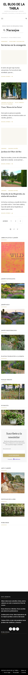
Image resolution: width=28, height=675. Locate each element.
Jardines (3, 148)
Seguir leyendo (5, 76)
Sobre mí (23, 670)
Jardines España (13, 148)
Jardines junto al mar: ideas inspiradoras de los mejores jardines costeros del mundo (13, 616)
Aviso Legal (7, 672)
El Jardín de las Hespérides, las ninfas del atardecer (13, 195)
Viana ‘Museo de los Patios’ (11, 107)
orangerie (4, 41)
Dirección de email (7, 448)
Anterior (5, 221)
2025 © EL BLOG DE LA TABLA (9, 670)
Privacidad (16, 672)
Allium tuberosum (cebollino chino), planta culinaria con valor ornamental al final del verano (13, 603)
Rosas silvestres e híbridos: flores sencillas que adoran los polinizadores (13, 610)
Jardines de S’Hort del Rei (11, 151)
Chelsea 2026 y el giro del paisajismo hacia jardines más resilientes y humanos (13, 621)
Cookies (23, 672)
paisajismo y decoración (16, 41)
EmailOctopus (17, 459)
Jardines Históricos (7, 102)
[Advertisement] (14, 541)
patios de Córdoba (7, 104)
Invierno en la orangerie (13, 45)
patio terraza (19, 102)
